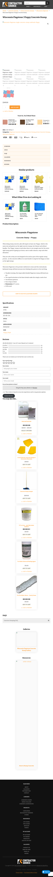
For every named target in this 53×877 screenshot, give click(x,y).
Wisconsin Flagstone (42, 10)
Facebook (18, 869)
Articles (26, 825)
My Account (26, 834)
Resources (37, 6)
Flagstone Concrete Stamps (17, 132)
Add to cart (15, 107)
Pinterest (29, 869)
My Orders (26, 836)
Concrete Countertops (26, 803)
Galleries (7, 157)
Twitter (24, 869)
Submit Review (8, 396)
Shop (27, 6)
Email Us (26, 851)
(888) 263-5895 (26, 849)
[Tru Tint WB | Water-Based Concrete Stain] (25, 210)
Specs (6, 150)
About (26, 787)
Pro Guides (26, 823)
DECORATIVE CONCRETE (26, 812)
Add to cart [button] (27, 464)
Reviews (6, 164)
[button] (48, 24)
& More (26, 814)
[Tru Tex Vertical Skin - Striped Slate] (39, 210)
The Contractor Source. (20, 865)
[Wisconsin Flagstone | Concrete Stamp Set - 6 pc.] (24, 183)
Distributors (26, 791)
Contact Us (26, 847)
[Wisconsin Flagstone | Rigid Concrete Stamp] (39, 183)
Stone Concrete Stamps (27, 10)
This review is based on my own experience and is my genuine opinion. (25, 392)
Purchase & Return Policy (30, 872)
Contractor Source (12, 4)
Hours (26, 853)
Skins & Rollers (26, 802)
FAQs (5, 153)
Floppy (5, 332)
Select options (26, 430)
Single (9, 332)
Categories (26, 811)
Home (4, 10)
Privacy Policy (19, 872)
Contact (26, 793)
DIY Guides (26, 821)
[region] (26, 122)
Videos (26, 827)
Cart (45, 6)
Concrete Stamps (13, 10)
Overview (7, 146)
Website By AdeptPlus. (42, 865)
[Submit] (47, 3)
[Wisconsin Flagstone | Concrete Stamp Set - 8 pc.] (9, 183)
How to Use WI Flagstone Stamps (26, 294)
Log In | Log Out (26, 840)
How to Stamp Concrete (26, 766)
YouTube (34, 869)
